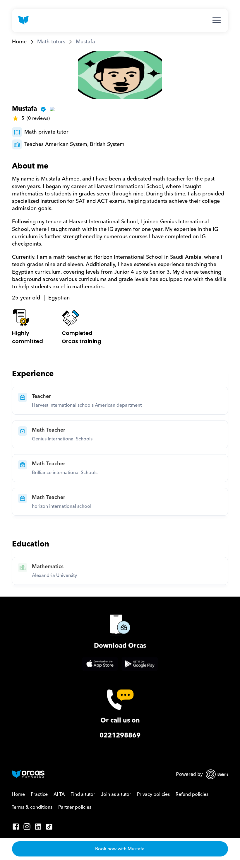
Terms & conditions (32, 807)
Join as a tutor (116, 794)
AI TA (59, 794)
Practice (39, 794)
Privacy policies (153, 794)
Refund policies (192, 794)
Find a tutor (83, 794)
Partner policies (74, 807)
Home (19, 41)
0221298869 (120, 735)
